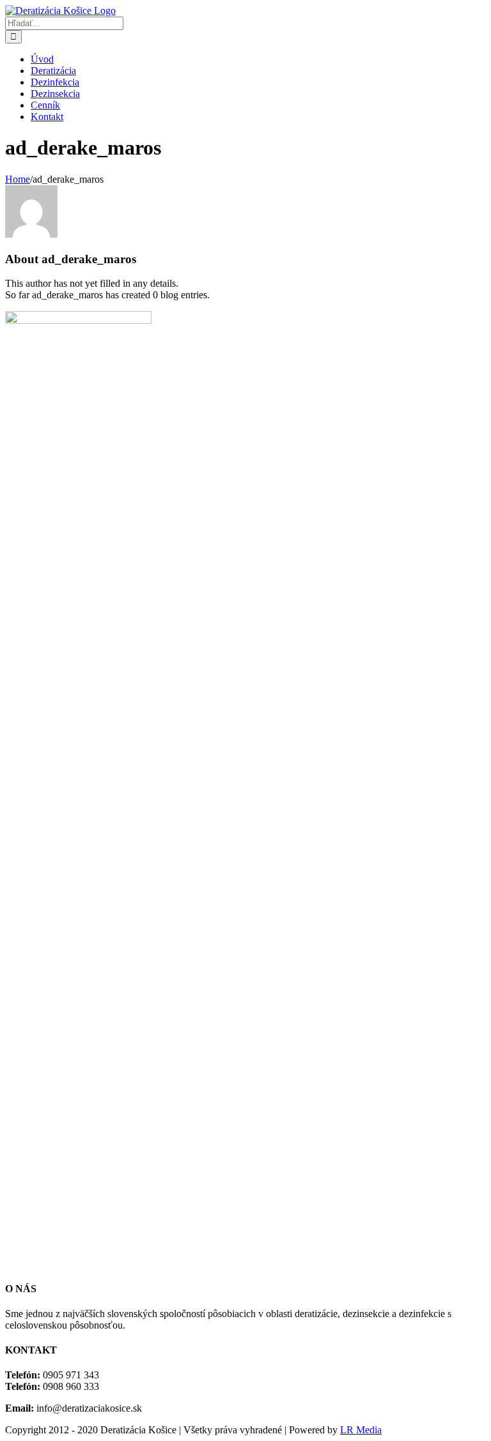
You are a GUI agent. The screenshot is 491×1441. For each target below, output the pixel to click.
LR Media (361, 1429)
